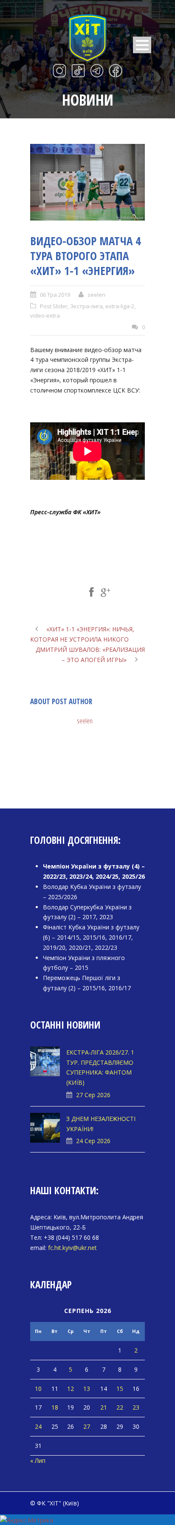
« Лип (37, 1460)
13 (86, 1389)
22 (119, 1407)
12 (70, 1389)
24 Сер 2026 (93, 1141)
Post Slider (54, 306)
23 (136, 1407)
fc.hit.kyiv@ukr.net (72, 1248)
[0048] (87, 182)
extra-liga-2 (119, 306)
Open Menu (142, 45)
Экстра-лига (86, 306)
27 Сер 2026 (93, 1095)
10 (38, 1389)
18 (54, 1407)
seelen (96, 294)
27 (86, 1426)
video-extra (45, 315)
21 (103, 1407)
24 (38, 1426)
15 (119, 1389)
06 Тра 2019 (55, 294)
